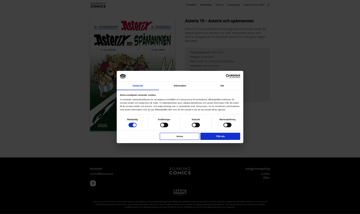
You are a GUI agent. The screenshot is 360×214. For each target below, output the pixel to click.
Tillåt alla (220, 136)
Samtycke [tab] (137, 86)
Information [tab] (180, 86)
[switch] (164, 125)
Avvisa (179, 136)
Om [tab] (222, 86)
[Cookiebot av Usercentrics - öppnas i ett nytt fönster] (228, 76)
